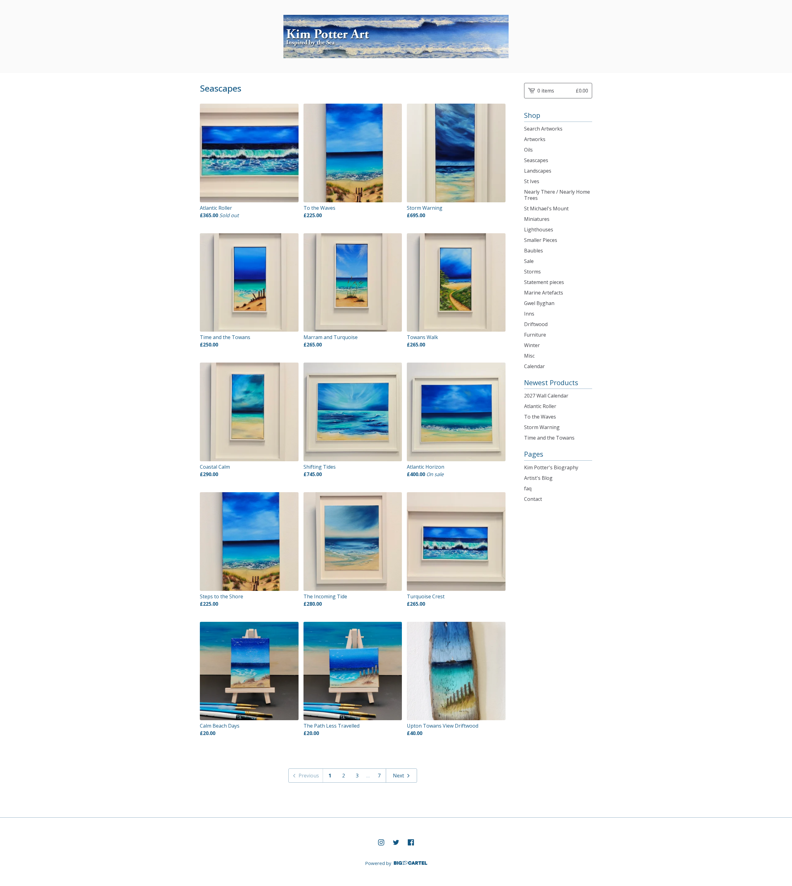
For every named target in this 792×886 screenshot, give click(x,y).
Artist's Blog (538, 478)
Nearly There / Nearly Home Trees (557, 194)
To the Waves (540, 416)
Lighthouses (538, 229)
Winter (532, 345)
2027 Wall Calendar (546, 395)
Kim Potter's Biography (551, 467)
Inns (529, 313)
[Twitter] (396, 842)
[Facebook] (411, 842)
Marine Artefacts (543, 292)
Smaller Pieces (540, 240)
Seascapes (536, 160)
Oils (528, 149)
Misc (529, 355)
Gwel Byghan (539, 303)
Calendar (534, 366)
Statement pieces (544, 282)
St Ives (531, 181)
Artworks (534, 139)
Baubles (533, 250)
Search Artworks (543, 128)
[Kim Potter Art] (396, 36)
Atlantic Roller (540, 406)
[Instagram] (381, 842)
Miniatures (536, 219)
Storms (532, 271)
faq (528, 488)
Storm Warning (542, 427)
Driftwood (536, 324)
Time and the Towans (549, 437)
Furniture (535, 334)
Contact (533, 499)
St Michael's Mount (546, 208)
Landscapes (537, 170)
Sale (529, 261)
